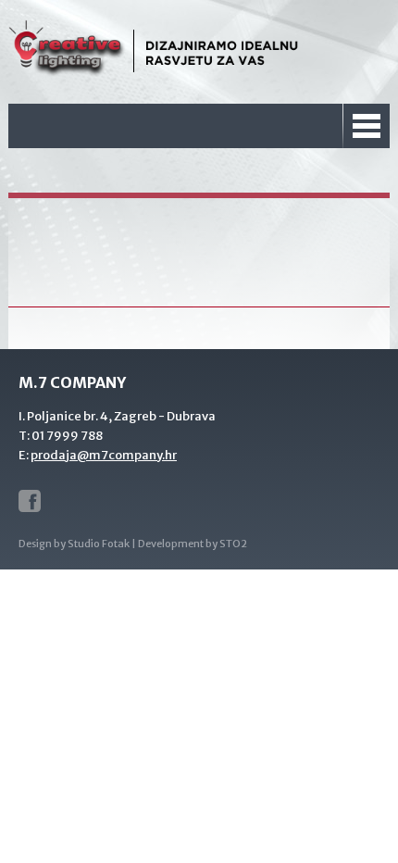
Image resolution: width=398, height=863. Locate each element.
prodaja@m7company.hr (104, 455)
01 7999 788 (67, 436)
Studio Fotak (99, 543)
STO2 (233, 543)
